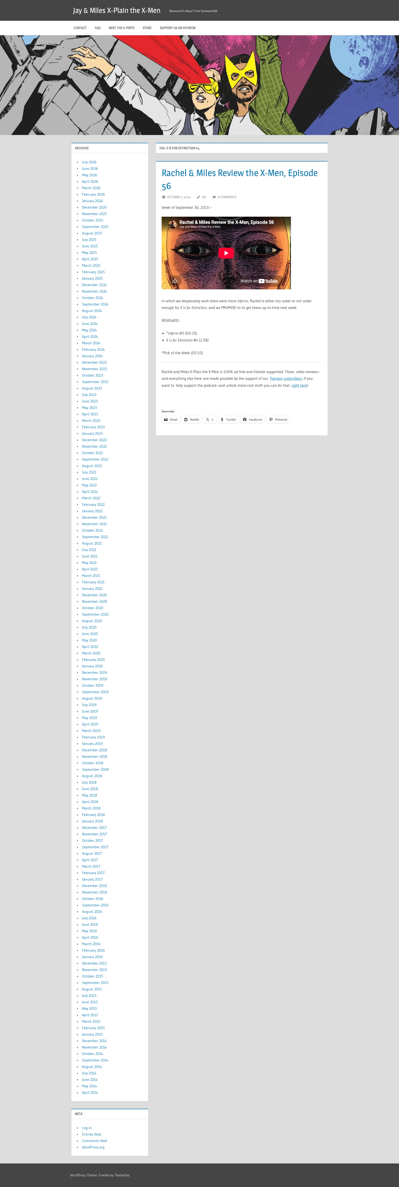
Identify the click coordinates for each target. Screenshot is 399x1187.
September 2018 (95, 769)
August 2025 (92, 233)
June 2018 (90, 788)
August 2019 (92, 698)
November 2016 (94, 892)
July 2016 (89, 918)
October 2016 (92, 898)
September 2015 (95, 982)
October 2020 (92, 607)
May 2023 (89, 407)
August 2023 (92, 388)
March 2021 (91, 575)
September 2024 (95, 304)
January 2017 (92, 879)
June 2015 (90, 1002)
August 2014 (92, 1066)
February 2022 (93, 504)
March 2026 (91, 188)
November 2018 (94, 756)
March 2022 (91, 498)
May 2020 (89, 640)
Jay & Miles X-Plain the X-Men (116, 10)
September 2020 (95, 614)
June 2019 (90, 711)
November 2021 (94, 524)
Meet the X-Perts (121, 28)
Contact (80, 28)
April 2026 (90, 181)
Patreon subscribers (286, 378)
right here (299, 385)
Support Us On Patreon (178, 28)
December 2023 (94, 362)
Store (147, 28)
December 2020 (94, 595)
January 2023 (92, 433)
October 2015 (92, 976)
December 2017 (94, 827)
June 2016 (90, 924)
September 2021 (95, 536)
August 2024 (92, 310)
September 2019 (95, 691)
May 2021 (89, 562)
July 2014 (89, 1073)
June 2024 (90, 323)
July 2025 (89, 239)
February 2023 (93, 427)
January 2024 (92, 356)
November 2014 (94, 1047)
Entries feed (91, 1134)
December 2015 (94, 963)
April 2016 (90, 937)
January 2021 (92, 588)
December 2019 (94, 672)
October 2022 (92, 452)
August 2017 (92, 853)
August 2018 (92, 775)
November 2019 (94, 679)
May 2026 (89, 175)
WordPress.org (93, 1147)
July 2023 (89, 394)
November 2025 (94, 213)
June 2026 (90, 168)
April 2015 (90, 1015)
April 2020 (90, 646)
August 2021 (92, 543)
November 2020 (94, 601)
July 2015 (89, 995)
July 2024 (89, 317)
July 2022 (89, 472)
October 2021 (92, 530)
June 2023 (90, 401)
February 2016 (93, 950)
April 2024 (90, 336)
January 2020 (92, 666)
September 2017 (95, 847)
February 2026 (93, 194)
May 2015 (89, 1008)
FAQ (97, 28)
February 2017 (93, 872)
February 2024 (93, 349)
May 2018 (89, 795)
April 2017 (90, 859)
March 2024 (91, 343)
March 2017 (91, 866)
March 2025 (91, 265)
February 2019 (93, 737)
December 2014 (94, 1040)
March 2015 (91, 1021)
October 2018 (92, 763)
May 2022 (89, 485)
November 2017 (94, 834)
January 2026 (92, 200)
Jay (204, 197)
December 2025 (94, 207)
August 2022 (92, 465)
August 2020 (92, 620)
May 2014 (89, 1086)
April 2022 (90, 491)
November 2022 (94, 446)
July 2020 (89, 627)
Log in (87, 1127)
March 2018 (91, 808)
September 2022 (95, 459)
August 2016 (92, 911)
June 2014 (90, 1079)
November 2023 (94, 368)
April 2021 (90, 569)
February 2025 (93, 272)
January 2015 (92, 1034)
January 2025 (92, 278)
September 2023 (95, 381)
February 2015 (93, 1027)
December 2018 (94, 750)
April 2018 (90, 801)
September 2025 (95, 226)
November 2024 (94, 291)
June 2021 (90, 556)
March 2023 (91, 420)
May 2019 (89, 717)
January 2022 (92, 511)
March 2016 (91, 943)
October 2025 (92, 220)
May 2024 (89, 330)
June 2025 (90, 246)
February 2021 (93, 582)
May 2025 (89, 252)
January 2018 (92, 821)
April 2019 (90, 724)
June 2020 (90, 633)
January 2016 (92, 956)
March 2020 (91, 653)
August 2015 (92, 989)
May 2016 (89, 931)
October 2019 (92, 685)
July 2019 (89, 704)
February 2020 (93, 659)
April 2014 (90, 1092)
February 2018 (93, 814)
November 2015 (94, 969)
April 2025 (90, 259)
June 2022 (90, 478)
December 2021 (94, 517)
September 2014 (95, 1060)
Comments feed (94, 1140)
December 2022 (94, 440)
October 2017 (92, 840)
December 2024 (94, 284)
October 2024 (92, 297)
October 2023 (92, 375)
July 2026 (89, 162)
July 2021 (89, 549)
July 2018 (89, 782)
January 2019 (92, 743)
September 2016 (95, 905)
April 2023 (90, 414)
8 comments (227, 197)
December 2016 (94, 885)
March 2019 (91, 730)
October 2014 (92, 1053)
